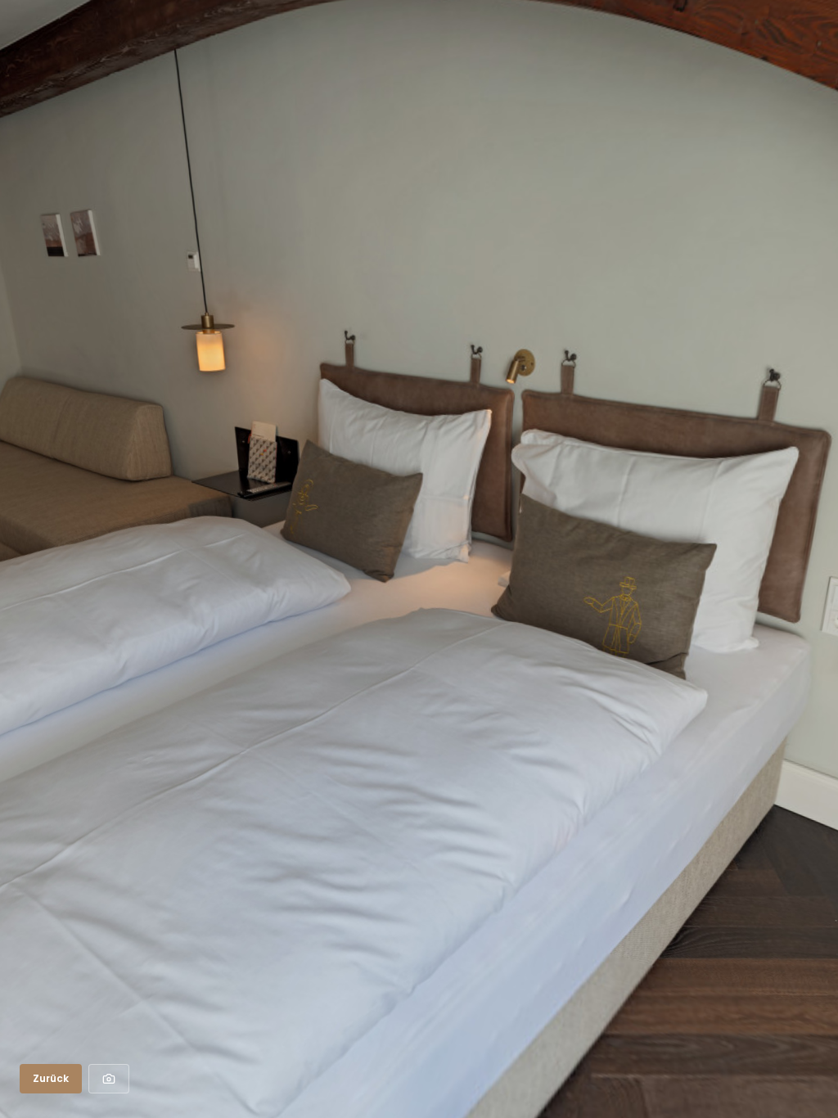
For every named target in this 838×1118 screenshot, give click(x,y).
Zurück (51, 1078)
